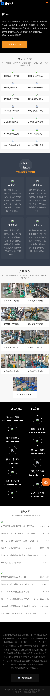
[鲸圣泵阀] (7, 3)
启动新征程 (27, 678)
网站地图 (27, 692)
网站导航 (35, 692)
